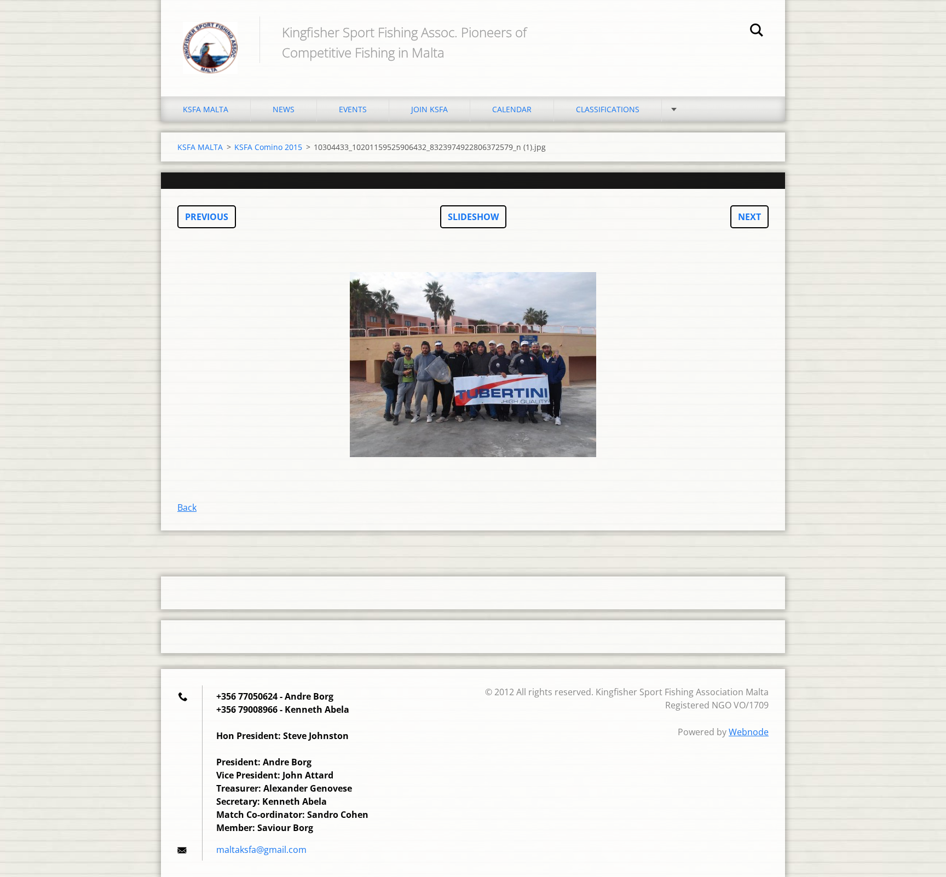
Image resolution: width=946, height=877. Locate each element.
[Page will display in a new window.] (473, 364)
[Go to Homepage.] (210, 37)
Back (187, 507)
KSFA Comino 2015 (268, 147)
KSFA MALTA (205, 109)
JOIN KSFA (429, 109)
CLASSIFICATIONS (607, 109)
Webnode (749, 732)
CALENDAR (512, 109)
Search (756, 32)
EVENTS (353, 109)
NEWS (284, 109)
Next (749, 217)
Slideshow (473, 217)
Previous (206, 217)
